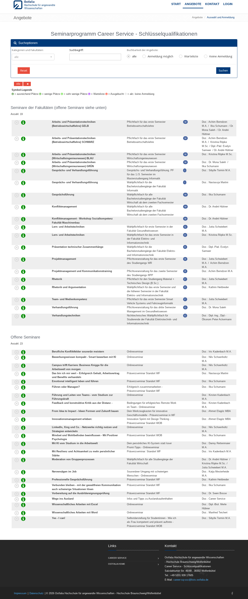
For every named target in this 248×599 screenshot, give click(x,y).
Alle (18, 83)
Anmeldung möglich (160, 56)
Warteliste (191, 56)
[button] (33, 57)
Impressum (20, 593)
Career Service (117, 558)
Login (227, 4)
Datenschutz (36, 593)
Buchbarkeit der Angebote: (142, 50)
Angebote (193, 4)
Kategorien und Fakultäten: (28, 50)
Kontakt (212, 4)
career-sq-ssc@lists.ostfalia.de (190, 579)
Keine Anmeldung (220, 56)
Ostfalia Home (116, 564)
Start (176, 4)
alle (134, 56)
